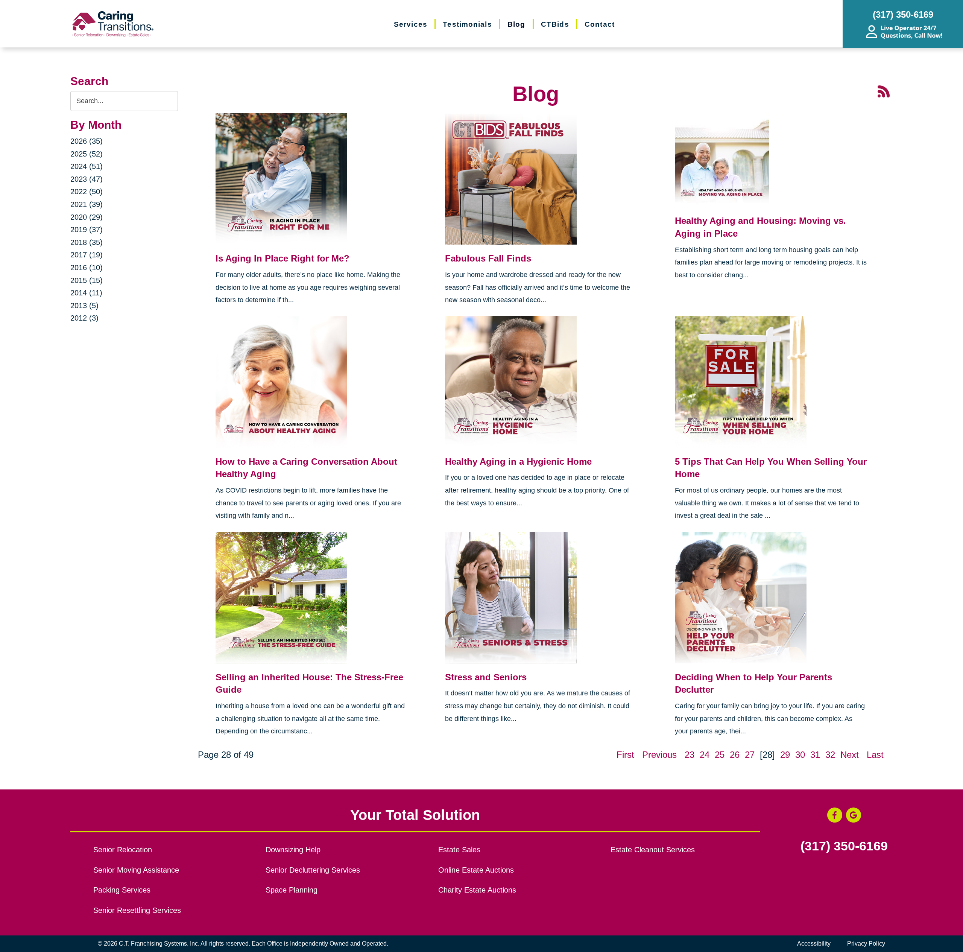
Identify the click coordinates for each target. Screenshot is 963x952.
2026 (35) (86, 141)
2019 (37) (86, 229)
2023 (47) (86, 179)
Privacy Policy (866, 943)
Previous (659, 755)
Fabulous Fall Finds (488, 258)
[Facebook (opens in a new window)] (834, 815)
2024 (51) (86, 166)
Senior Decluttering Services (313, 870)
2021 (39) (86, 204)
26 (735, 755)
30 (800, 755)
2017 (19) (86, 255)
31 (815, 755)
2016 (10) (86, 267)
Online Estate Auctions (476, 870)
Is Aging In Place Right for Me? (282, 258)
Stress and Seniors (486, 677)
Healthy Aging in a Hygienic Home (518, 461)
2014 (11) (86, 293)
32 (830, 755)
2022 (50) (86, 191)
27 (750, 755)
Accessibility (814, 943)
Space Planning (291, 890)
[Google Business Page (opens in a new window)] (853, 815)
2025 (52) (86, 154)
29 (785, 755)
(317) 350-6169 (844, 846)
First (625, 755)
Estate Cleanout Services (653, 850)
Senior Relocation (122, 850)
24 (704, 755)
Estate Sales (459, 850)
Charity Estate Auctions (477, 890)
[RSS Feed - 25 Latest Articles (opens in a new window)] (884, 90)
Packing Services (121, 890)
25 (720, 755)
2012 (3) (84, 318)
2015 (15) (86, 280)
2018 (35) (86, 242)
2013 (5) (84, 305)
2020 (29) (86, 217)
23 (689, 755)
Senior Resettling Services (137, 910)
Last (875, 755)
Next (849, 755)
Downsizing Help (293, 850)
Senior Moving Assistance (136, 870)
